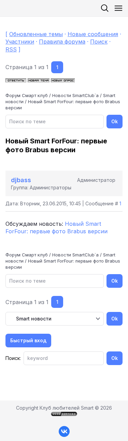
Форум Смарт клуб (26, 95)
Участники (19, 41)
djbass (21, 180)
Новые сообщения (93, 34)
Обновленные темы (36, 34)
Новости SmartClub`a (75, 95)
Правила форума (62, 41)
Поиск (99, 41)
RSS (11, 49)
